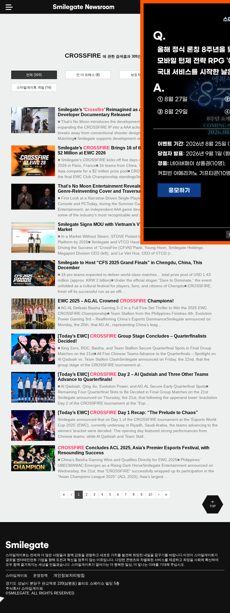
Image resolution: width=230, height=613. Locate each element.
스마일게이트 (16, 575)
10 (150, 495)
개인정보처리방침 (69, 575)
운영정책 (40, 575)
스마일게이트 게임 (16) (34, 87)
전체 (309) (34, 75)
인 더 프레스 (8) (88, 75)
